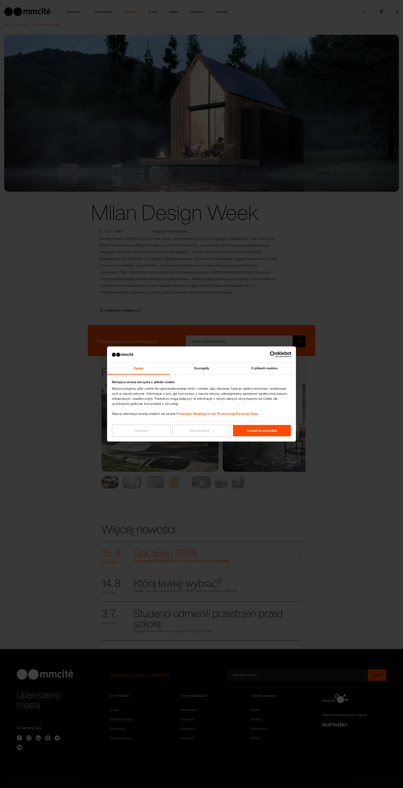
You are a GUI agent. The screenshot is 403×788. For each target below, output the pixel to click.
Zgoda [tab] (138, 368)
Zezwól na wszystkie (262, 430)
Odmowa (141, 430)
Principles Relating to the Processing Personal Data (217, 414)
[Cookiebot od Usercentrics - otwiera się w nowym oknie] (273, 354)
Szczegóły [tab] (201, 368)
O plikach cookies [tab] (264, 368)
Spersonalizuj (199, 430)
